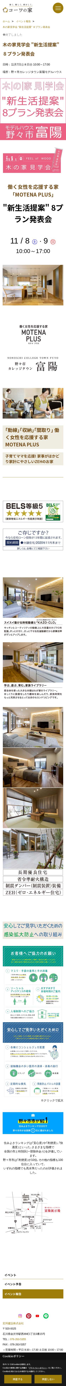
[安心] (33, 1060)
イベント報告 (12, 1294)
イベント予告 (12, 1284)
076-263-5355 (18, 1339)
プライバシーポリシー (38, 1367)
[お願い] (33, 984)
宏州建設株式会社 (13, 1323)
